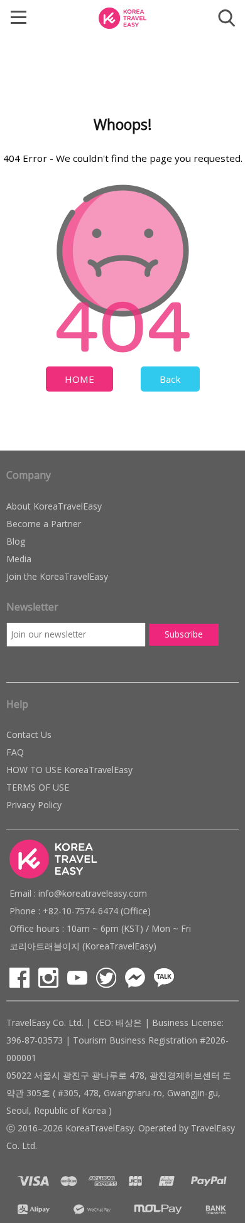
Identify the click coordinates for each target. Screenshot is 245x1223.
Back (170, 379)
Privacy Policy (34, 805)
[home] (122, 17)
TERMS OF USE (37, 787)
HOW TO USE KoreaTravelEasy (69, 770)
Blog (15, 541)
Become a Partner (43, 524)
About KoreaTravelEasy (54, 506)
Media (18, 559)
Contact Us (29, 734)
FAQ (15, 752)
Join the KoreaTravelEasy (57, 576)
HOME (79, 379)
